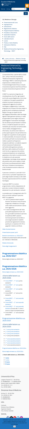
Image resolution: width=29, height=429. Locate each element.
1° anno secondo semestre (13, 339)
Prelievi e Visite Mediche (11, 43)
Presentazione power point (10, 232)
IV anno (7, 364)
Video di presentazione (8, 229)
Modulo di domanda (7, 243)
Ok (14, 426)
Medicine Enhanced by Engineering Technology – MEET (13, 50)
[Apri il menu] (26, 13)
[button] (27, 6)
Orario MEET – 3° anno (12, 289)
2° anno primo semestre (12, 332)
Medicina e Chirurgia (21, 58)
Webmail (3, 9)
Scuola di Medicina (8, 1)
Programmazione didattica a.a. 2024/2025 (13, 319)
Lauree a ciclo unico (9, 58)
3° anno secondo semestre (13, 343)
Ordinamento (7, 27)
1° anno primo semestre (12, 329)
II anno (7, 360)
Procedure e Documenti (10, 33)
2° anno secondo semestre (13, 341)
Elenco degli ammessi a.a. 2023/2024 (12, 351)
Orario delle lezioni (9, 37)
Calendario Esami (9, 39)
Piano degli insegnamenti (9, 246)
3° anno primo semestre (12, 334)
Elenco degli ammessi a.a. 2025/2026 (12, 272)
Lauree (6, 41)
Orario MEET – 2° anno (12, 285)
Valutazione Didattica (10, 45)
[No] (27, 423)
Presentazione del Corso (11, 22)
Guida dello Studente (10, 35)
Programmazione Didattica (11, 31)
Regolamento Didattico (10, 29)
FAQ (5, 47)
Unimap (8, 9)
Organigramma (8, 25)
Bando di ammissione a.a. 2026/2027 (12, 236)
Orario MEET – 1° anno (12, 281)
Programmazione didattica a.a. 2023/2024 (14, 348)
